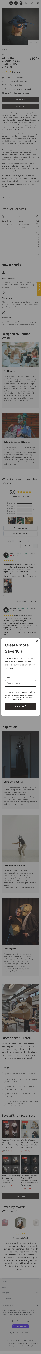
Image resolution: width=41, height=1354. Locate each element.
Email (7, 677)
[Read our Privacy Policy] (34, 695)
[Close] (37, 641)
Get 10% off (20, 706)
